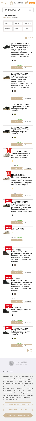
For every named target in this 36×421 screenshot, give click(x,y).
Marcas (9, 17)
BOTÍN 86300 (16, 250)
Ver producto (28, 67)
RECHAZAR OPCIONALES (18, 410)
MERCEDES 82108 (17, 175)
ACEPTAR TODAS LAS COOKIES (18, 415)
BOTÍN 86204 (16, 308)
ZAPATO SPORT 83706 (19, 202)
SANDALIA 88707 (17, 229)
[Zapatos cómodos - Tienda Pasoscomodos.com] (16, 3)
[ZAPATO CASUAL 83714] (6, 42)
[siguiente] (32, 38)
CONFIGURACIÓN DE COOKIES (18, 404)
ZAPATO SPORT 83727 (19, 151)
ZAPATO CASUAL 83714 (20, 43)
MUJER (5, 17)
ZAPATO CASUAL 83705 (20, 105)
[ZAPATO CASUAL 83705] (6, 103)
